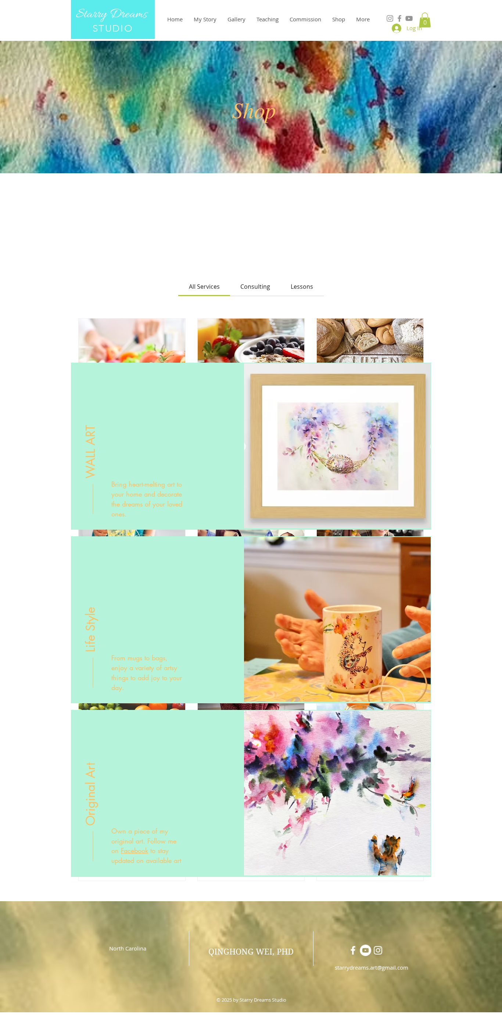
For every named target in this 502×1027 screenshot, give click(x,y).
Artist (251, 1023)
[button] (425, 20)
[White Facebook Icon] (353, 950)
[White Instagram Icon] (378, 950)
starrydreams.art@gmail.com (371, 967)
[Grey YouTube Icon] (409, 18)
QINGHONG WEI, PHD (251, 951)
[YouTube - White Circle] (365, 950)
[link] (204, 286)
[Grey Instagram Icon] (390, 18)
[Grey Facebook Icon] (399, 18)
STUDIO (113, 28)
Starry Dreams (113, 14)
